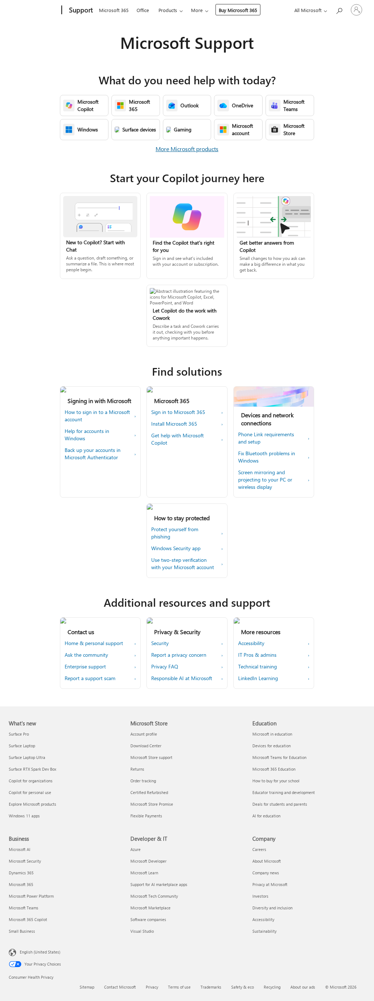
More (197, 10)
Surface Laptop (22, 745)
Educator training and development (283, 792)
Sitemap (87, 987)
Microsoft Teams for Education (279, 757)
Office (143, 10)
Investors (260, 896)
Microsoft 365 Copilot (28, 919)
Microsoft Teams (23, 907)
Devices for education (271, 745)
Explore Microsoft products (32, 804)
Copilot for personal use (30, 792)
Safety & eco (242, 987)
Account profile (143, 734)
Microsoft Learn (144, 872)
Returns (137, 769)
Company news (265, 872)
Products (168, 10)
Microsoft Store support (151, 757)
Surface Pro (19, 734)
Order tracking (143, 780)
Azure (135, 849)
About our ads (302, 987)
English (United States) (40, 952)
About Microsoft (266, 861)
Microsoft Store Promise (151, 804)
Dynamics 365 (21, 872)
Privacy (152, 987)
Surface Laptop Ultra (27, 757)
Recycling (272, 987)
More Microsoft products (187, 149)
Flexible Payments (146, 815)
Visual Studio (142, 931)
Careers (259, 849)
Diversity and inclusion (272, 907)
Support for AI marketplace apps (158, 884)
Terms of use (179, 987)
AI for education (266, 815)
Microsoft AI (19, 849)
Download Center (145, 745)
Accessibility (263, 919)
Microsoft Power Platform (31, 896)
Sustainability (264, 931)
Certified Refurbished (149, 792)
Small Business (22, 931)
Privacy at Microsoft (269, 884)
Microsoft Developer (148, 861)
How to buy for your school (275, 780)
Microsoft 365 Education (273, 769)
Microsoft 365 (114, 10)
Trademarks (211, 987)
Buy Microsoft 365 (238, 10)
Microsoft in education (272, 734)
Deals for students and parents (279, 804)
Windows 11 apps (24, 815)
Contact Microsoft (120, 987)
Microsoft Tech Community (154, 896)
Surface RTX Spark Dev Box (32, 769)
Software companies (148, 919)
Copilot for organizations (31, 780)
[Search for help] (339, 9)
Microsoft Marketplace (150, 907)
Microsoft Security (25, 861)
